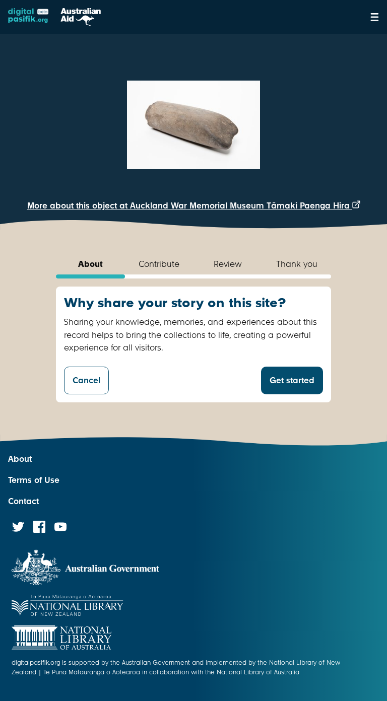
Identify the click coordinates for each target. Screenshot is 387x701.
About (20, 459)
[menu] (374, 17)
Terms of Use (33, 480)
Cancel (86, 380)
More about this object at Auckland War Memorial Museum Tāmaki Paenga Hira (189, 205)
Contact (23, 501)
